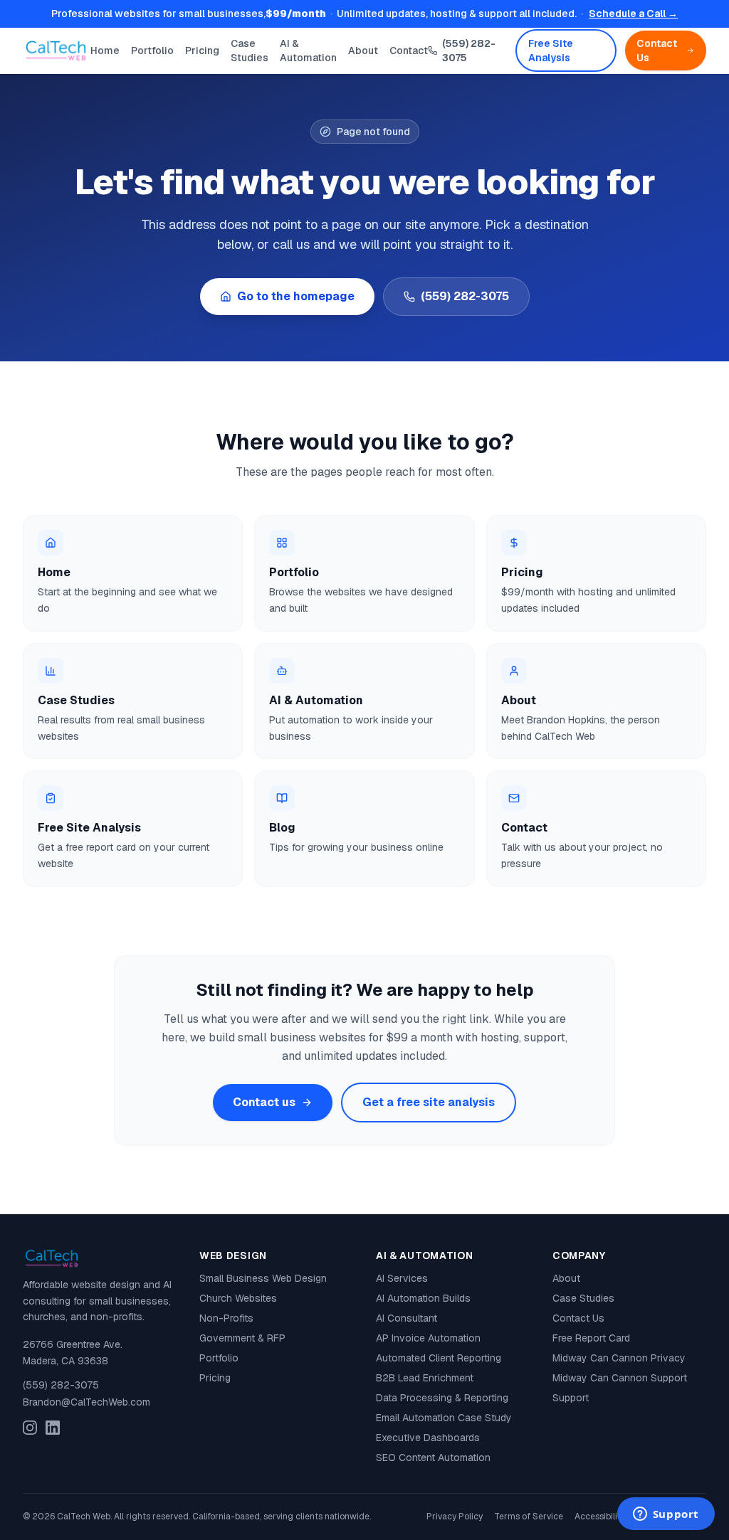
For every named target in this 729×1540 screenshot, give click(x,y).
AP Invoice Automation (428, 1338)
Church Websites (238, 1298)
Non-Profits (226, 1318)
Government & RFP (242, 1338)
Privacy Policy (454, 1516)
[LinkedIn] (53, 1428)
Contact (408, 50)
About (363, 50)
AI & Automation (308, 50)
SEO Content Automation (433, 1457)
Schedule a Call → (633, 13)
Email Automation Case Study (444, 1417)
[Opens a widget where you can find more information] (666, 1515)
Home (105, 50)
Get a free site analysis (428, 1102)
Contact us (264, 1102)
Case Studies (249, 50)
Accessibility (600, 1516)
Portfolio (152, 50)
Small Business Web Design (263, 1278)
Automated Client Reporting (438, 1358)
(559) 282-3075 (468, 50)
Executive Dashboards (428, 1437)
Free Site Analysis (550, 50)
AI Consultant (406, 1318)
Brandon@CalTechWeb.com (86, 1402)
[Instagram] (30, 1428)
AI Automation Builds (423, 1298)
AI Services (402, 1278)
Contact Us (656, 50)
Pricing (202, 50)
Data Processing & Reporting (442, 1397)
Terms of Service (528, 1516)
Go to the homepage (296, 296)
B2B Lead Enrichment (424, 1377)
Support (570, 1397)
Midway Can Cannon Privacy (619, 1358)
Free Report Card (591, 1338)
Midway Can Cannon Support (619, 1377)
